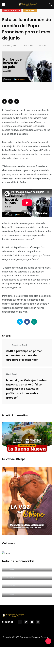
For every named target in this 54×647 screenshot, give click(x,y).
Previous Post (19, 345)
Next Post (11, 374)
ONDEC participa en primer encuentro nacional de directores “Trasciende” (24, 355)
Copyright (7, 637)
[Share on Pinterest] (16, 101)
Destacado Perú (12, 11)
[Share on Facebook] (4, 101)
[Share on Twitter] (10, 101)
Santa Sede (30, 11)
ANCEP (12, 569)
